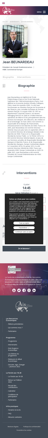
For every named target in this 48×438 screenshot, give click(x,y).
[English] (2, 3)
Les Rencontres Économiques (12, 320)
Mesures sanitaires (15, 417)
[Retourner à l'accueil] (9, 10)
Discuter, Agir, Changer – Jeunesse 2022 (16, 366)
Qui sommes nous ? (15, 328)
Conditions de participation (13, 395)
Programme (10, 337)
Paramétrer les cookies (24, 430)
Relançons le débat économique (15, 360)
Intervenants (14, 22)
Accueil (5, 22)
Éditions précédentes (15, 324)
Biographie (8, 77)
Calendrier (11, 391)
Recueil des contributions (13, 386)
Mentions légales (13, 427)
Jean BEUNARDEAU (27, 22)
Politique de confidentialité (31, 427)
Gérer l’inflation (22, 193)
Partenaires (12, 331)
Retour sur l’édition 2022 (15, 381)
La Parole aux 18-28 (13, 373)
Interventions (24, 77)
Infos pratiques (12, 406)
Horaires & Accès (14, 410)
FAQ (9, 413)
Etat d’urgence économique (13, 349)
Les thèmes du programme (13, 355)
